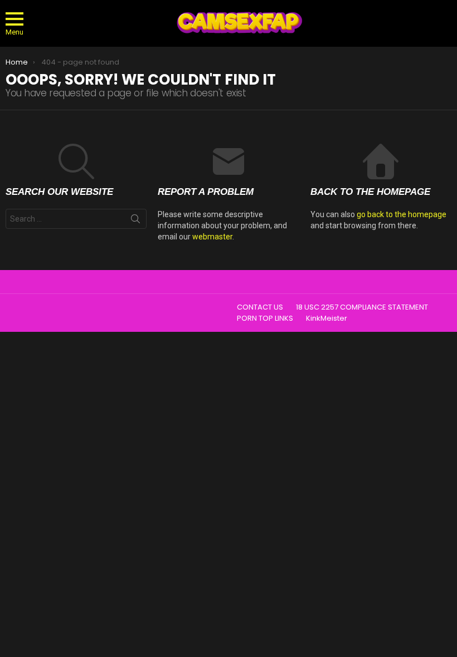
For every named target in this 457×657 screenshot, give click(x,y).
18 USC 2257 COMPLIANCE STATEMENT (362, 307)
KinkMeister (326, 318)
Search (135, 221)
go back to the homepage (401, 214)
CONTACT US (260, 307)
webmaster (212, 236)
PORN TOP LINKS (265, 318)
